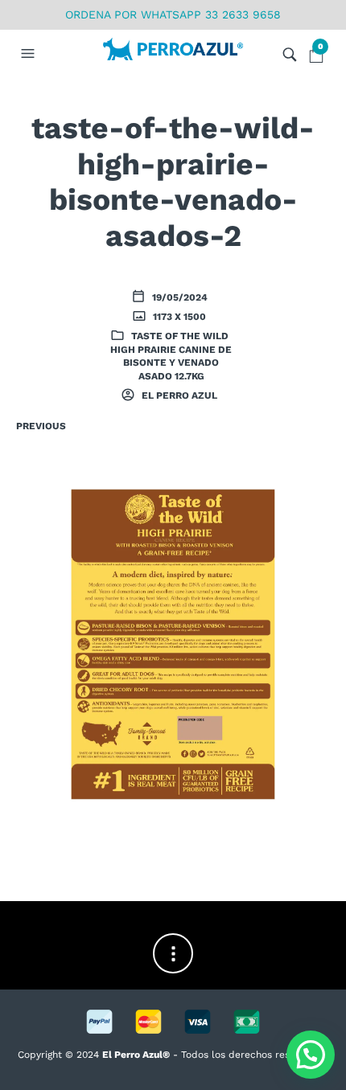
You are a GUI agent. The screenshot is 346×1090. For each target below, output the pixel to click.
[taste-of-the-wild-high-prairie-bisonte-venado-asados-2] (173, 643)
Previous (41, 426)
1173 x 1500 (178, 316)
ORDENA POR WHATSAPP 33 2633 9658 (173, 14)
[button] (29, 54)
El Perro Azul (178, 395)
